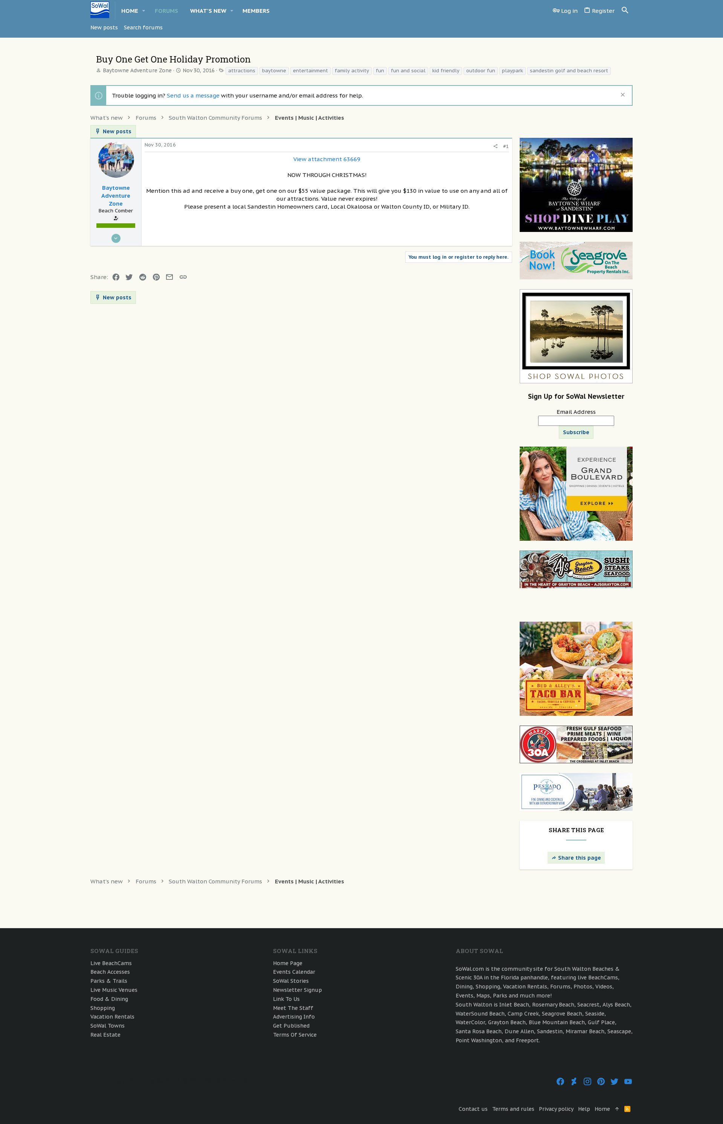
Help (584, 1109)
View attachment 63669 (326, 159)
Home (602, 1109)
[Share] (495, 146)
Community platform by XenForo (169, 1081)
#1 (506, 146)
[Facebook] (560, 1081)
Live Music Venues (113, 990)
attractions (241, 70)
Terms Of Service (295, 1034)
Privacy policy (556, 1109)
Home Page (287, 963)
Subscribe (576, 432)
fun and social (408, 70)
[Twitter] (614, 1081)
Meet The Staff (293, 1008)
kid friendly (445, 70)
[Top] (617, 1109)
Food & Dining (109, 999)
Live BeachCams (111, 963)
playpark (512, 70)
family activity (352, 70)
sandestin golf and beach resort (569, 70)
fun (380, 70)
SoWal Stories (291, 981)
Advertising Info (294, 1016)
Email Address (576, 411)
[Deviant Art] (573, 1081)
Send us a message (193, 95)
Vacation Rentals (112, 1016)
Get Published (291, 1025)
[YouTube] (628, 1081)
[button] (144, 11)
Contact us (473, 1109)
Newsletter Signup (297, 990)
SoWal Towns (107, 1025)
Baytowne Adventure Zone (137, 70)
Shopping (102, 1008)
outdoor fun (480, 70)
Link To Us (286, 999)
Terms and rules (513, 1109)
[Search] (625, 10)
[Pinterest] (601, 1081)
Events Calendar (294, 971)
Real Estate (105, 1034)
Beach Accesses (110, 971)
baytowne (274, 70)
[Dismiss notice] (622, 95)
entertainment (310, 70)
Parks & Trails (108, 981)
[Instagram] (587, 1081)
